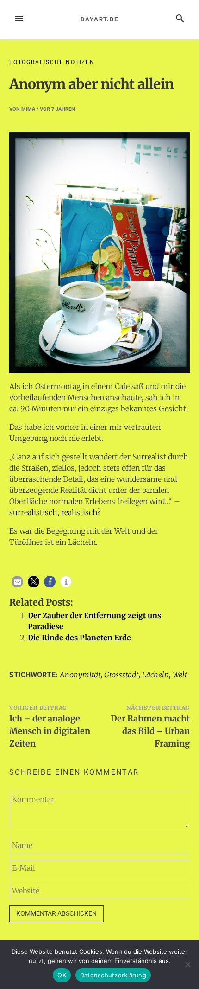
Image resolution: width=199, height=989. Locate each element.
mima (28, 109)
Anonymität (80, 674)
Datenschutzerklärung (113, 975)
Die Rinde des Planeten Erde (79, 637)
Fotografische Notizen (52, 62)
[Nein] (187, 964)
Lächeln (155, 674)
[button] (17, 581)
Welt (180, 674)
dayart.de (99, 19)
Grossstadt (121, 674)
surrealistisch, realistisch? (55, 512)
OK (61, 975)
